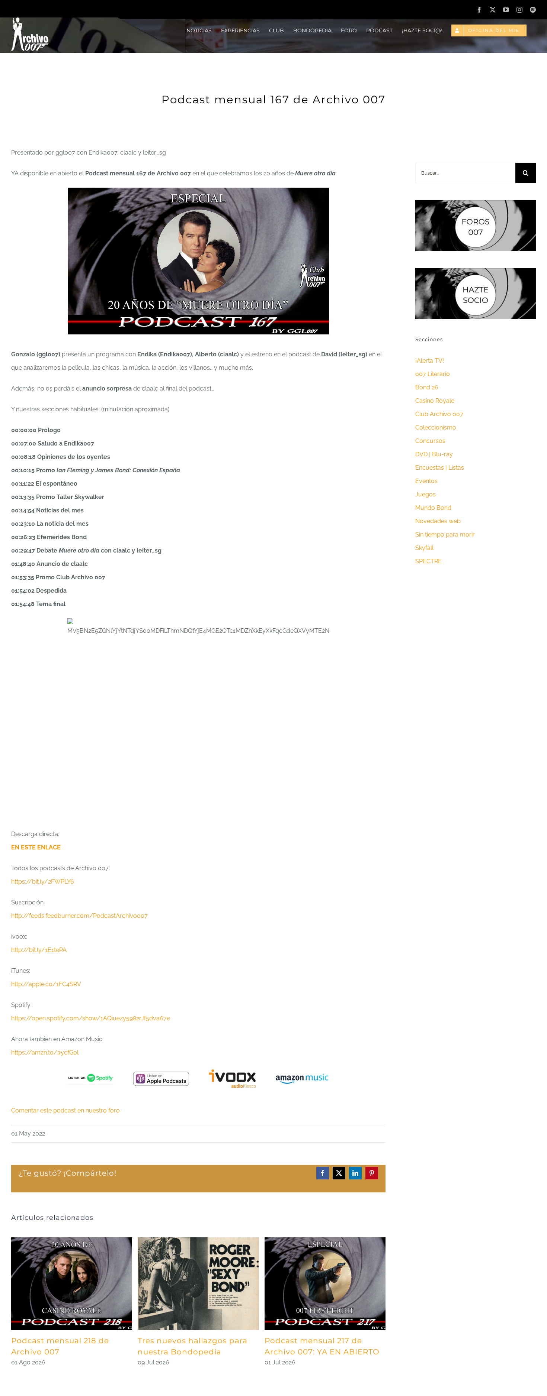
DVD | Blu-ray (434, 454)
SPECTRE (428, 561)
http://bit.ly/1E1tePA (39, 949)
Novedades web (438, 521)
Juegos (425, 494)
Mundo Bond (433, 507)
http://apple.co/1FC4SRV (46, 984)
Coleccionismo (435, 427)
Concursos (430, 440)
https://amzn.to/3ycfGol (45, 1052)
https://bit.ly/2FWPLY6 (42, 881)
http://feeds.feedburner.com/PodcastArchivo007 (79, 915)
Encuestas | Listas (439, 467)
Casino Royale (434, 400)
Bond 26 (426, 387)
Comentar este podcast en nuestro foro (65, 1110)
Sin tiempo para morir (445, 534)
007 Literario (432, 374)
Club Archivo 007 (439, 414)
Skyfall (424, 547)
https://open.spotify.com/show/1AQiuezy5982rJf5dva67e (90, 1018)
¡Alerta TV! (429, 360)
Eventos (426, 481)
